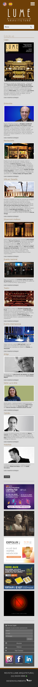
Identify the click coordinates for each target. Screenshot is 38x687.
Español (8, 5)
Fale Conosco (19, 650)
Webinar (19, 647)
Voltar (7, 476)
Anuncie (19, 643)
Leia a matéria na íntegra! (11, 97)
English (3, 5)
